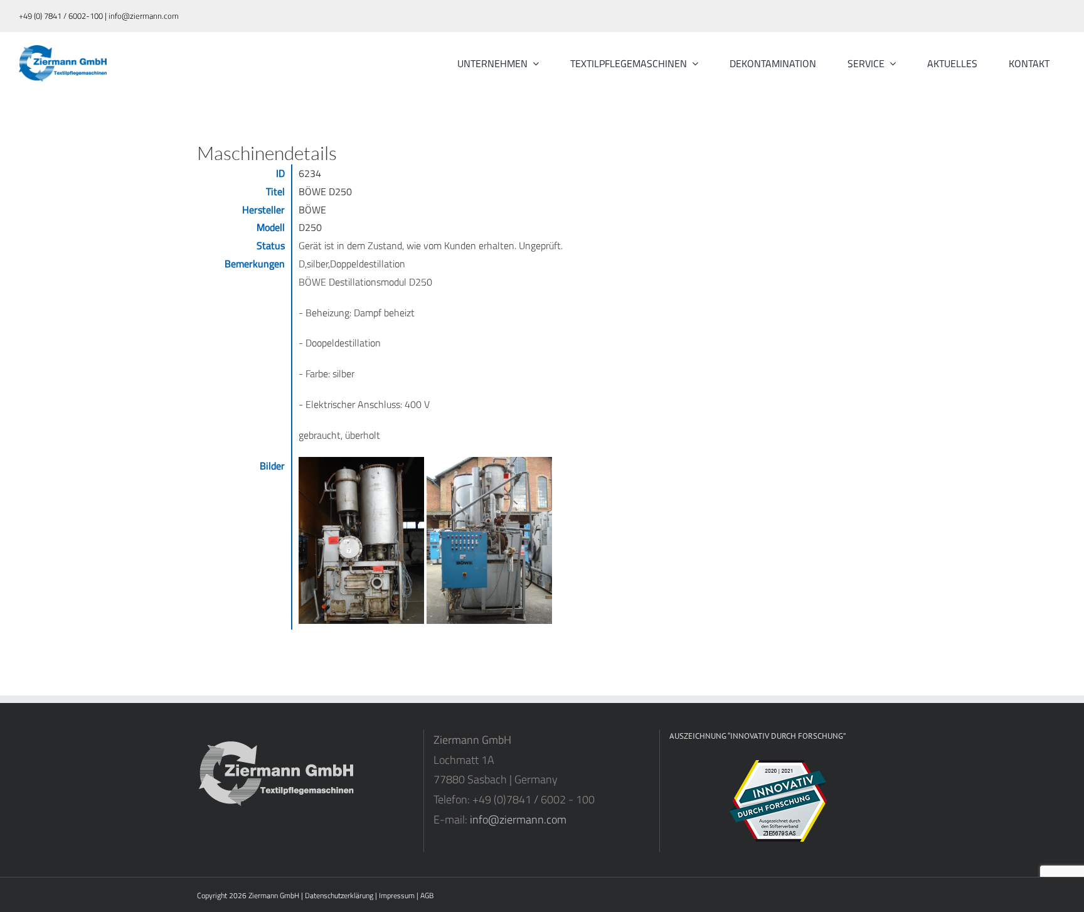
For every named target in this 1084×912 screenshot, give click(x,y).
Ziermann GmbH (273, 895)
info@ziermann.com (518, 819)
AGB (426, 895)
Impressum (397, 895)
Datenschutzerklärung (339, 895)
